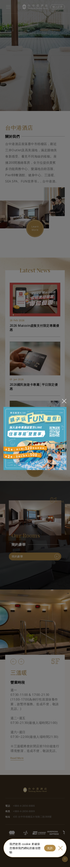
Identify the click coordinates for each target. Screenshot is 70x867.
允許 (50, 848)
